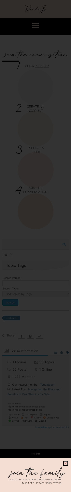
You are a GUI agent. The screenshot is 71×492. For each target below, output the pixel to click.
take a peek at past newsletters (41, 483)
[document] (35, 246)
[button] (65, 463)
